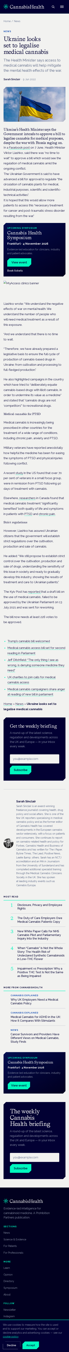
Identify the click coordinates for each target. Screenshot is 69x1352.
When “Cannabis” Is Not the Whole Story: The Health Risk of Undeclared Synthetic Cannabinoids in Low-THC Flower (41, 953)
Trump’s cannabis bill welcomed (28, 641)
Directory (9, 1281)
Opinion (8, 1274)
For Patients (10, 1246)
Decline (11, 1345)
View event (19, 262)
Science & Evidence (15, 1239)
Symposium (10, 1287)
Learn (7, 1267)
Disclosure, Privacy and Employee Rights (39, 906)
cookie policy (10, 1336)
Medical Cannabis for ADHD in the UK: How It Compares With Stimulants (36, 1018)
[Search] (53, 7)
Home (7, 21)
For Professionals (13, 1252)
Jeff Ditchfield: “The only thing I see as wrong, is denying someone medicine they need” (35, 665)
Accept (30, 1345)
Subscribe (20, 770)
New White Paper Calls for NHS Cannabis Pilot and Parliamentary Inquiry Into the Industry (39, 935)
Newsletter (10, 1309)
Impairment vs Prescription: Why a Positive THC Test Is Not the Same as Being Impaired (40, 972)
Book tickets (15, 270)
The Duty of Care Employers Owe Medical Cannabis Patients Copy (39, 919)
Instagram (9, 1316)
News (19, 704)
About (7, 1294)
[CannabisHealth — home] (24, 6)
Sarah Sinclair (12, 79)
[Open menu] (61, 6)
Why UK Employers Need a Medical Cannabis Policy (34, 1001)
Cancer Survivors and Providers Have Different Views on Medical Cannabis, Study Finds (35, 1038)
